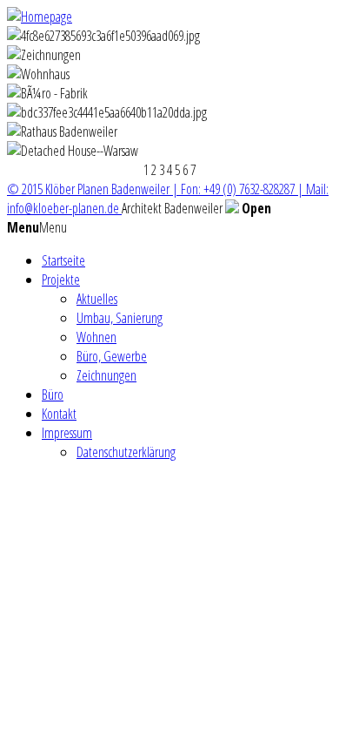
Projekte (61, 279)
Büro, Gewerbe (111, 356)
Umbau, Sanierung (119, 317)
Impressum (67, 432)
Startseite (63, 260)
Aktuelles (96, 298)
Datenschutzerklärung (126, 452)
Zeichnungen (106, 375)
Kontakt (59, 413)
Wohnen (96, 337)
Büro (52, 394)
